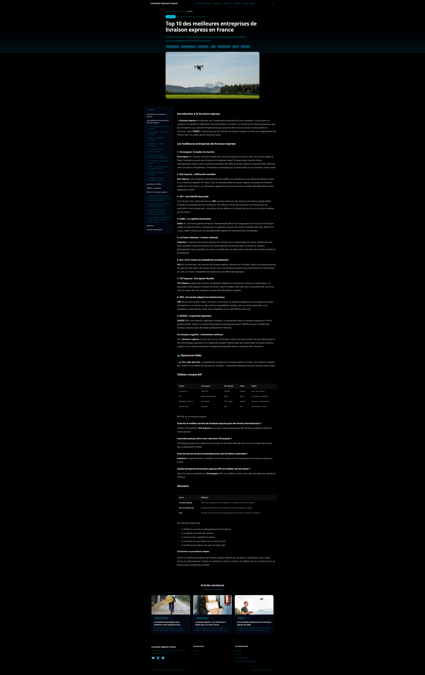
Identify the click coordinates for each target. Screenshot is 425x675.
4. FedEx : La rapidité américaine (156, 145)
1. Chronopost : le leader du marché (158, 127)
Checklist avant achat (154, 230)
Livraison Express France (175, 11)
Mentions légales (241, 658)
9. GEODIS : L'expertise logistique (156, 173)
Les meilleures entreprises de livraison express (158, 121)
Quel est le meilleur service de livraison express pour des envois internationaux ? (159, 198)
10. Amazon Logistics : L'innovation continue (156, 179)
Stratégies (237, 3)
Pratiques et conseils (203, 3)
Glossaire (150, 226)
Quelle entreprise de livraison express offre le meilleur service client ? (159, 219)
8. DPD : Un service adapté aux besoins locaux (158, 168)
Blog (195, 654)
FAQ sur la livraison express (157, 192)
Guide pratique (249, 3)
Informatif (227, 3)
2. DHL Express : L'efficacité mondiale (158, 133)
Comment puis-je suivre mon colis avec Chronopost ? (159, 205)
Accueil (196, 651)
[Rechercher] (273, 3)
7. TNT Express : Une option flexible (158, 162)
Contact (238, 654)
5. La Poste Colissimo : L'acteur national (156, 150)
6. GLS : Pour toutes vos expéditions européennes (157, 156)
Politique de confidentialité (245, 661)
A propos (238, 651)
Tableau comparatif (154, 188)
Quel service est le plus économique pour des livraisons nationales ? (156, 211)
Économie (217, 3)
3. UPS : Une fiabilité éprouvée (155, 139)
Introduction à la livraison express (156, 115)
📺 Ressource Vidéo (154, 184)
